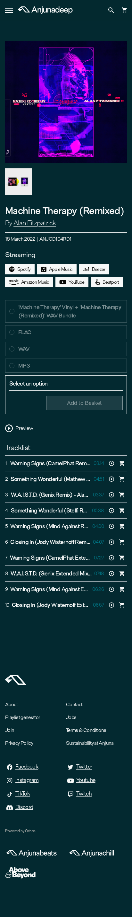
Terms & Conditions (86, 730)
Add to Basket (84, 402)
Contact (74, 704)
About (11, 704)
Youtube (85, 780)
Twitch (84, 793)
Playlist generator (22, 717)
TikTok (22, 793)
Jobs (71, 717)
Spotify (24, 269)
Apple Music (61, 269)
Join (9, 730)
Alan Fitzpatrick (34, 223)
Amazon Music (35, 282)
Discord (24, 807)
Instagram (26, 780)
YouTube (77, 282)
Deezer (98, 269)
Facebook (26, 766)
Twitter (84, 766)
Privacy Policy (19, 743)
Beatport (111, 282)
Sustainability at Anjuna (90, 743)
